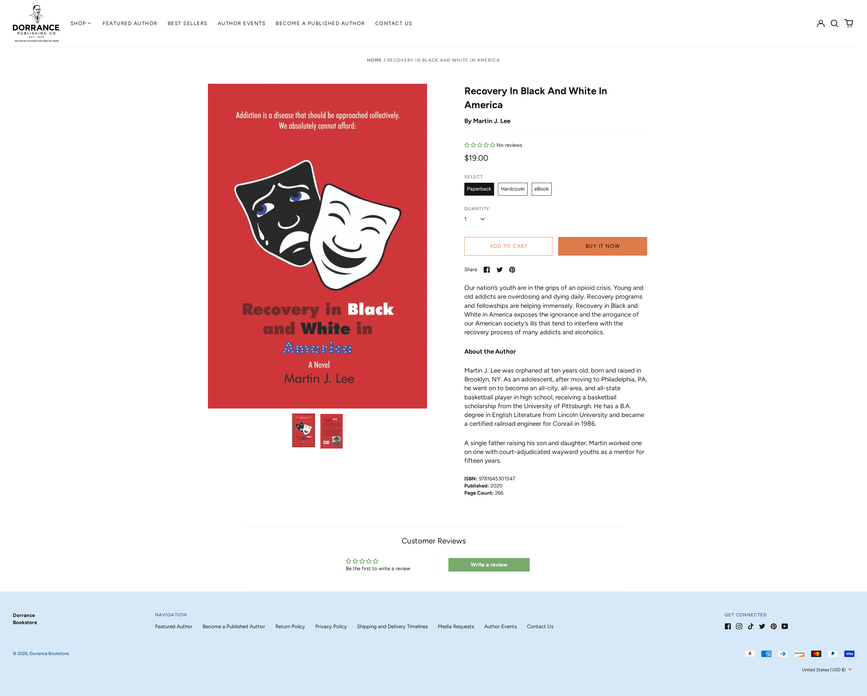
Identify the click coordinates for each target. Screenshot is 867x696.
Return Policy (290, 626)
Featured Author (130, 23)
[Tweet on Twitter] (499, 269)
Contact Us (394, 23)
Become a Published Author (320, 23)
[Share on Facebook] (487, 269)
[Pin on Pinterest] (512, 269)
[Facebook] (728, 626)
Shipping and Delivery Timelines (392, 626)
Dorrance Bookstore (49, 653)
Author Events (242, 23)
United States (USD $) (824, 669)
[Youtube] (785, 626)
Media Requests (456, 626)
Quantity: (477, 208)
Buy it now (603, 246)
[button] (835, 23)
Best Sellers (188, 23)
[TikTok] (750, 626)
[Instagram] (739, 626)
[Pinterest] (773, 626)
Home (374, 60)
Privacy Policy (331, 626)
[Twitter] (762, 626)
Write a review (489, 564)
